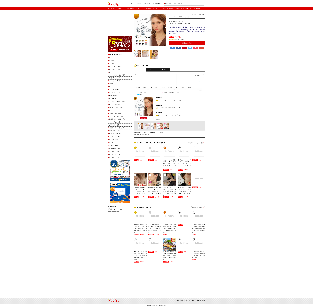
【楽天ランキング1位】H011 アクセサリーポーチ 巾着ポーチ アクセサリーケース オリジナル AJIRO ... (169, 163)
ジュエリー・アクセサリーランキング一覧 (192, 143)
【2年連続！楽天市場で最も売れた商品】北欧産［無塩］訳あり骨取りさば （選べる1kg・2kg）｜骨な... (169, 228)
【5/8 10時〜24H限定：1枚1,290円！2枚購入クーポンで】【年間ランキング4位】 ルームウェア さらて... (154, 228)
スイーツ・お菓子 (114, 89)
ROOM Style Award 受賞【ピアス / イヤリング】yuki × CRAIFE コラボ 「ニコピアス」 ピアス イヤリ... (154, 191)
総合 (110, 57)
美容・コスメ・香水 (114, 131)
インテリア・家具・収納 (116, 116)
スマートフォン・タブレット (117, 101)
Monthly (164, 69)
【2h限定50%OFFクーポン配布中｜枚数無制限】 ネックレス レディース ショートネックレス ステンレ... (185, 163)
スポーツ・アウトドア (115, 133)
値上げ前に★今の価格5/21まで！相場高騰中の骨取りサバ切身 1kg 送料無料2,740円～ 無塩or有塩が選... (169, 255)
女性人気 (111, 63)
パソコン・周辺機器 (114, 104)
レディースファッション (116, 66)
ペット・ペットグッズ (115, 151)
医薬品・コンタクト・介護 (116, 128)
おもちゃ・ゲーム (114, 139)
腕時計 (111, 83)
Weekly (152, 69)
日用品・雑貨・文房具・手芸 (117, 119)
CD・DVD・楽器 (114, 145)
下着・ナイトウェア (114, 78)
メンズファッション (114, 69)
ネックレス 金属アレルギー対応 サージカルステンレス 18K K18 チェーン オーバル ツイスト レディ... (140, 191)
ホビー (111, 142)
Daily (139, 69)
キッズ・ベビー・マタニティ (117, 154)
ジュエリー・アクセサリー (118, 8)
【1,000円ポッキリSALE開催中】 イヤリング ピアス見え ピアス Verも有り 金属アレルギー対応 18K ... (184, 191)
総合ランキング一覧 (197, 207)
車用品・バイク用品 (114, 148)
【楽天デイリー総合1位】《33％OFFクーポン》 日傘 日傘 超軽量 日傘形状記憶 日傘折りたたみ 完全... (140, 255)
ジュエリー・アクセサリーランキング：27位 (169, 100)
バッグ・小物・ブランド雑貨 (117, 75)
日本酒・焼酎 (113, 98)
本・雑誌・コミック (114, 157)
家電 (110, 110)
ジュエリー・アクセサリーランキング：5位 (169, 115)
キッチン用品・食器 (114, 122)
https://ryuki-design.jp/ (113, 211)
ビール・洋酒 (113, 95)
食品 (110, 86)
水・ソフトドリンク (114, 92)
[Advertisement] (169, 279)
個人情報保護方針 (157, 3)
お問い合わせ (146, 3)
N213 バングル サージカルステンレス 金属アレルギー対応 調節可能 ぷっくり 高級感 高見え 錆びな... (169, 191)
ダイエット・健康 (114, 125)
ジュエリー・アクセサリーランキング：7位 (169, 107)
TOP (109, 8)
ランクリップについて (135, 3)
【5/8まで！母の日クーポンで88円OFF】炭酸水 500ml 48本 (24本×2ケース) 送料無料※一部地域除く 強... (198, 228)
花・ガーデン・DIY (114, 136)
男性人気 (111, 60)
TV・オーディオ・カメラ (116, 107)
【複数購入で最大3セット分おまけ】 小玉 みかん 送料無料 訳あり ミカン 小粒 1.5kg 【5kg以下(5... (140, 228)
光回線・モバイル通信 (115, 113)
